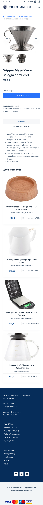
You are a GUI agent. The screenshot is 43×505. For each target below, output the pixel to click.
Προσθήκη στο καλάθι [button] (30, 218)
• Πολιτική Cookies (10, 437)
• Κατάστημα (8, 457)
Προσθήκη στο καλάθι (21, 95)
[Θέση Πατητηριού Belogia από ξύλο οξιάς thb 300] (21, 188)
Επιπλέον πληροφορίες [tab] (21, 126)
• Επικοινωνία (8, 450)
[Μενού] (39, 7)
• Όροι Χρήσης (8, 441)
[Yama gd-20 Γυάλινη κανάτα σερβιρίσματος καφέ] (21, 347)
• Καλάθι (6, 460)
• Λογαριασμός (9, 454)
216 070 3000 (8, 404)
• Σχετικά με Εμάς (10, 427)
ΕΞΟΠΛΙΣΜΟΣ (35, 109)
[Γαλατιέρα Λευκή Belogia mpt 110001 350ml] (21, 241)
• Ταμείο (6, 464)
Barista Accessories (21, 109)
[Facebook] (3, 1)
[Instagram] (9, 1)
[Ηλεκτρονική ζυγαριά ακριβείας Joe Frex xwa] (21, 294)
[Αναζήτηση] (25, 2)
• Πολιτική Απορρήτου (11, 434)
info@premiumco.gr (10, 406)
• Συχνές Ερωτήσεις (11, 431)
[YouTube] (27, 474)
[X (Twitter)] (6, 1)
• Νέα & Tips (8, 424)
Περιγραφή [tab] (21, 121)
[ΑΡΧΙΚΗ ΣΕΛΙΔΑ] (3, 17)
